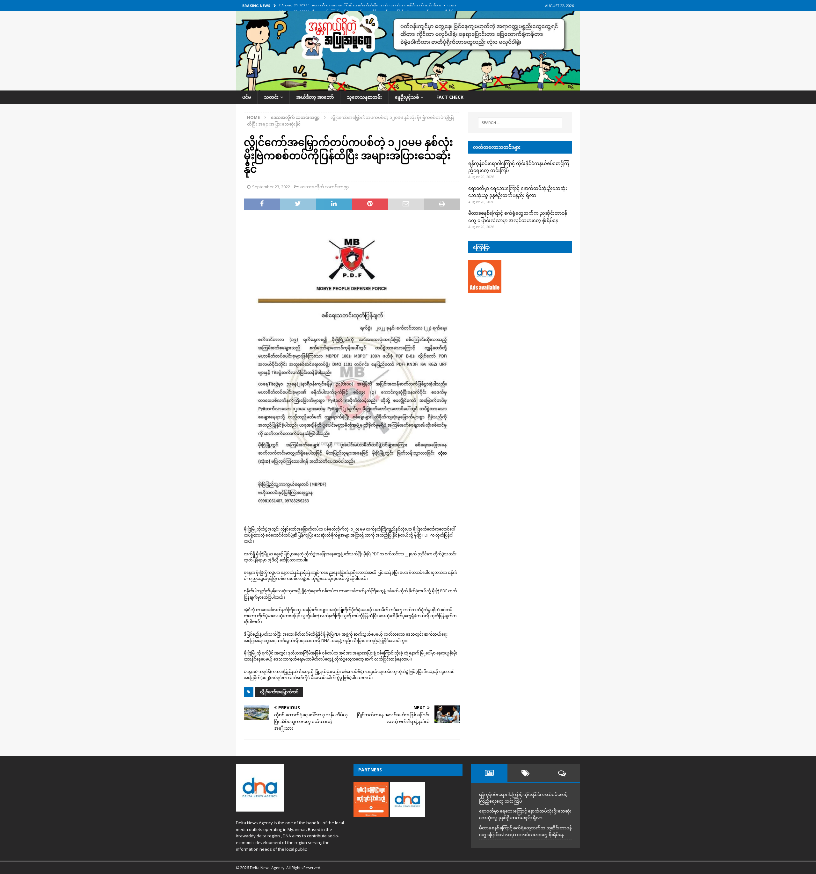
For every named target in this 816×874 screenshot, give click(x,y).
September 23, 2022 (271, 187)
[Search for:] (520, 122)
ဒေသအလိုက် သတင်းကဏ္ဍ (324, 187)
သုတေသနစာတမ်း (364, 97)
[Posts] (489, 773)
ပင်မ (246, 97)
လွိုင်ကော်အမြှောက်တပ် (279, 692)
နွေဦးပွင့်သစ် (407, 97)
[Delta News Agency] (408, 87)
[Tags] (525, 773)
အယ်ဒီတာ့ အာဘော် (315, 97)
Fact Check (449, 97)
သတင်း (271, 97)
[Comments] (562, 773)
